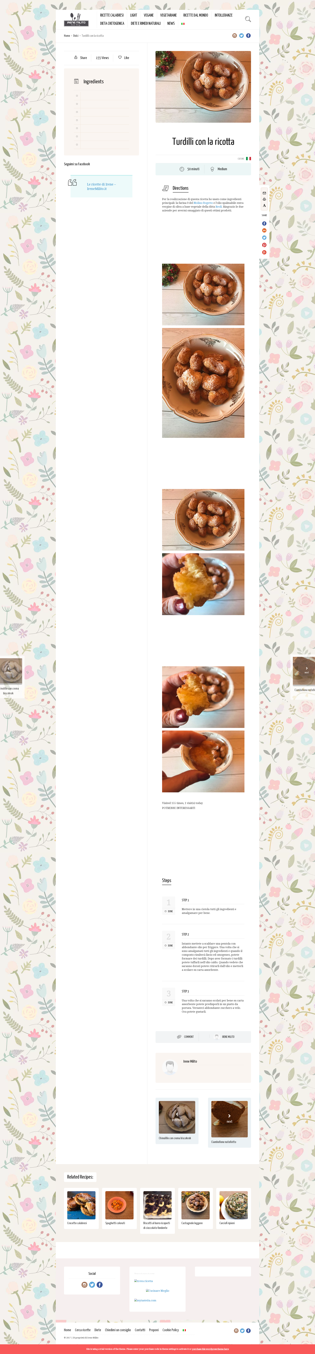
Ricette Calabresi (112, 15)
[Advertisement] (203, 238)
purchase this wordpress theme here (210, 1349)
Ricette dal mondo (195, 15)
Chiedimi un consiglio (118, 1330)
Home (67, 35)
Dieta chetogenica (112, 24)
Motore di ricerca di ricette (144, 1273)
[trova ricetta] (143, 1281)
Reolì (219, 206)
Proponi (154, 1330)
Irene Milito (228, 1037)
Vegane (149, 15)
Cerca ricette (83, 1330)
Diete (97, 1330)
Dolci (75, 35)
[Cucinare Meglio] (157, 1290)
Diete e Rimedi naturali (146, 24)
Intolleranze (223, 15)
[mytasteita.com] (145, 1300)
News (171, 24)
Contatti (140, 1330)
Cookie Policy (171, 1330)
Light (133, 15)
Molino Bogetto (203, 202)
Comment (189, 1037)
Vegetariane (168, 15)
